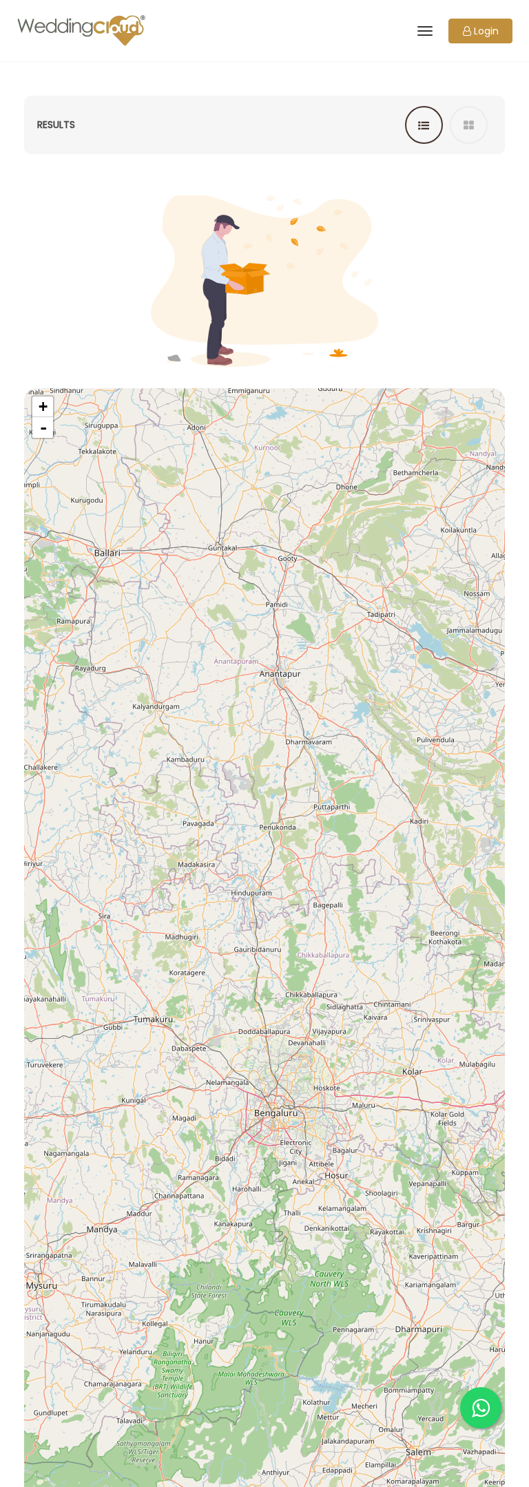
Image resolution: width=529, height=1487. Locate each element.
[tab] (424, 125)
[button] (480, 31)
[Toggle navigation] (424, 31)
